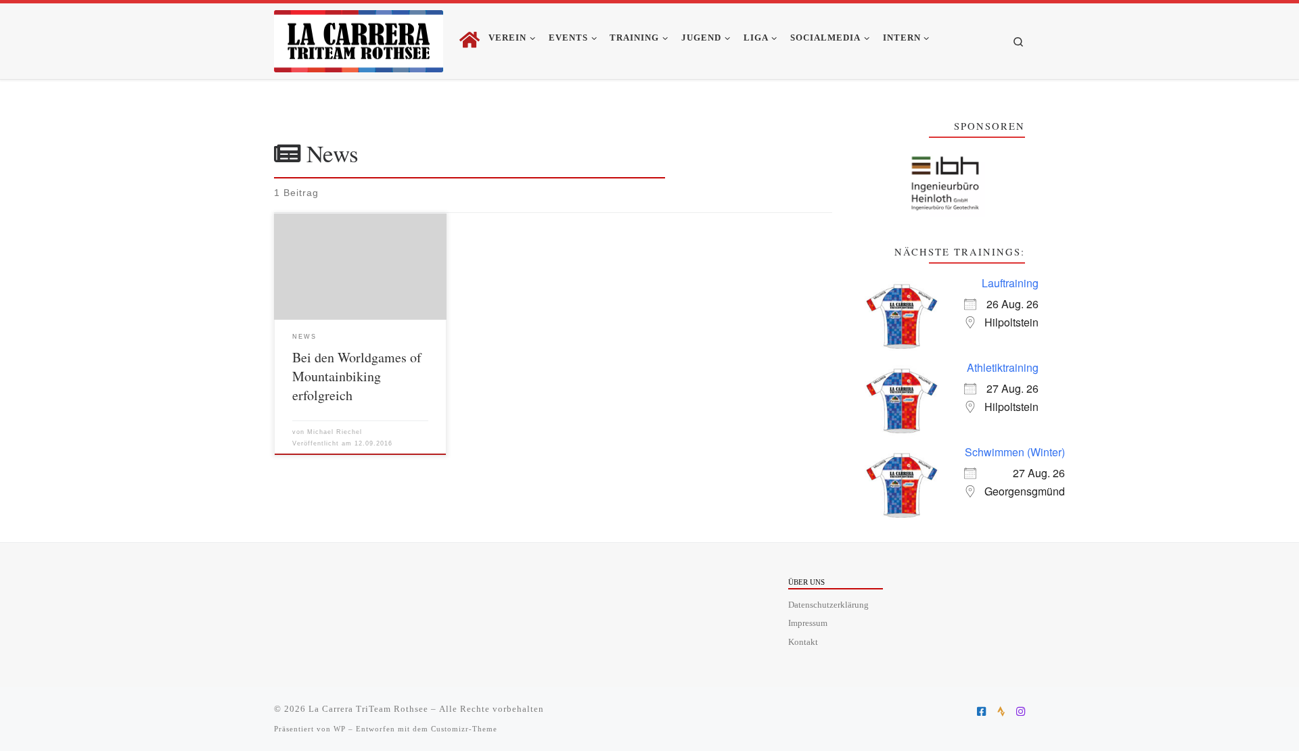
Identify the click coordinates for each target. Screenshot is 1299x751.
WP (340, 729)
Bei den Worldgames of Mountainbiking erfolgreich (356, 376)
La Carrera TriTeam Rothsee (368, 709)
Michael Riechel (334, 432)
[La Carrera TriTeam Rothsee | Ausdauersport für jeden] (358, 37)
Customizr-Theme (464, 729)
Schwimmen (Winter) (1015, 452)
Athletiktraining (1003, 367)
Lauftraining (1010, 283)
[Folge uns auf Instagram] (1020, 712)
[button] (945, 183)
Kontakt (803, 642)
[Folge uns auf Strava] (1001, 712)
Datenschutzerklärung (828, 605)
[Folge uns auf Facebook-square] (981, 712)
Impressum (807, 623)
